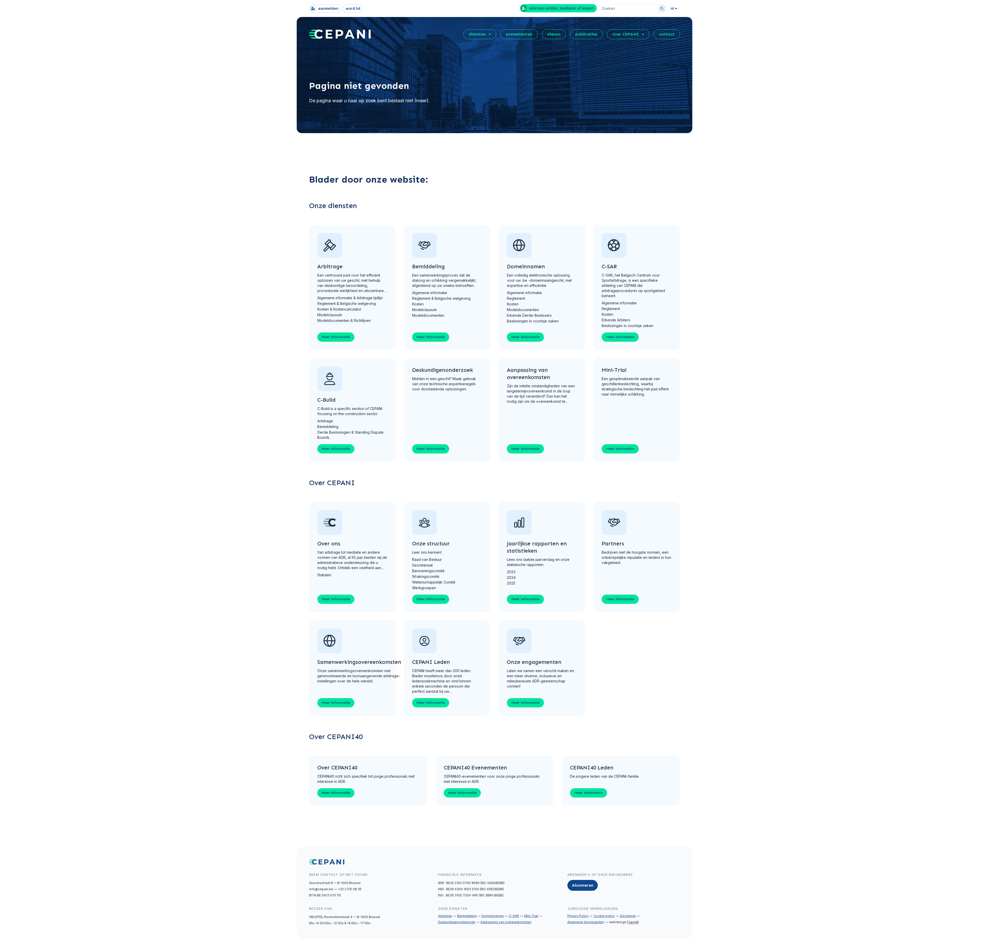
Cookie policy (604, 916)
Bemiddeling (327, 426)
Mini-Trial (531, 916)
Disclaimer (628, 916)
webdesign (624, 922)
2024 (511, 577)
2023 (511, 572)
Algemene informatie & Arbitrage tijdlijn (350, 298)
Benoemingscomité (428, 571)
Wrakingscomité (425, 576)
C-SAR (514, 916)
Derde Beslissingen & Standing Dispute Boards (350, 435)
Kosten (418, 304)
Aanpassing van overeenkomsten (505, 922)
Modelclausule (329, 315)
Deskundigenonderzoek (456, 922)
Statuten (324, 575)
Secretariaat (422, 565)
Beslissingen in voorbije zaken (533, 321)
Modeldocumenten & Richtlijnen (344, 320)
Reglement (516, 298)
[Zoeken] (662, 8)
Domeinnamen (493, 916)
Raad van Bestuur (427, 559)
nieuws (553, 34)
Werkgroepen (424, 588)
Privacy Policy (578, 916)
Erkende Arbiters (616, 320)
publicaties (586, 34)
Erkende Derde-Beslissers (529, 315)
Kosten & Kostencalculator (339, 309)
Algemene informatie (429, 292)
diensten (477, 34)
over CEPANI (625, 34)
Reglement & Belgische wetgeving (346, 303)
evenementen (519, 34)
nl (672, 8)
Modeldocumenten (428, 315)
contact (667, 34)
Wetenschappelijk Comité (433, 582)
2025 (511, 583)
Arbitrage (325, 421)
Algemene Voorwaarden (585, 922)
